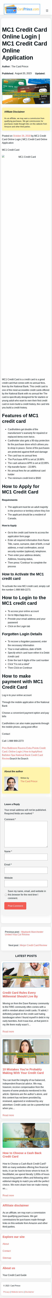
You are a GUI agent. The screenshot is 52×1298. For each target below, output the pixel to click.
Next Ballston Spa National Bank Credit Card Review (22, 755)
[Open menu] (47, 10)
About (6, 1244)
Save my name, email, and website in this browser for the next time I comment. (27, 894)
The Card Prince (29, 781)
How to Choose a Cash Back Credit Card (22, 1154)
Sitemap (7, 1258)
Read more (8, 1031)
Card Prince (15, 1286)
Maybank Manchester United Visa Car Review (24, 933)
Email (8, 864)
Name (8, 851)
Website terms (17, 1292)
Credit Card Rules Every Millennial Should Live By (20, 994)
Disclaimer (29, 1292)
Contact (7, 1251)
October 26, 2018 (21, 135)
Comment (10, 819)
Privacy (6, 1292)
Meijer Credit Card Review (33, 945)
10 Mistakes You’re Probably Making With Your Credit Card (23, 1071)
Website (8, 877)
